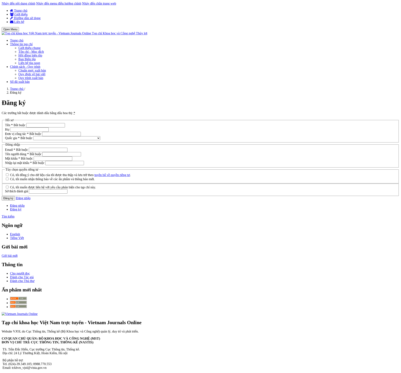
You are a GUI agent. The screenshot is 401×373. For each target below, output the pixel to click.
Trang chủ (20, 10)
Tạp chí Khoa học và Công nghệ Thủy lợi (119, 33)
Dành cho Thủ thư (22, 281)
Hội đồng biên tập (30, 55)
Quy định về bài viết (31, 74)
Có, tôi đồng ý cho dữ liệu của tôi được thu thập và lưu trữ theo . (70, 175)
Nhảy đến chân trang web (99, 3)
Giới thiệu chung (29, 48)
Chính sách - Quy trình (25, 66)
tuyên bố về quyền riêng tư (112, 175)
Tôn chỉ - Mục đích (31, 51)
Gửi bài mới (10, 255)
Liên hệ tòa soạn (29, 63)
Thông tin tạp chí (21, 44)
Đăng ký (8, 198)
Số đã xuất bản (20, 81)
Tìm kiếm (8, 216)
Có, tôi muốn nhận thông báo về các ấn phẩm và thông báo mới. (52, 179)
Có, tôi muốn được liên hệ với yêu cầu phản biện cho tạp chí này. (52, 187)
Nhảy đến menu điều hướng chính (58, 3)
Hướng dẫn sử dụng (27, 18)
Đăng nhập (23, 198)
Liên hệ (18, 22)
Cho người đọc (20, 273)
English (15, 234)
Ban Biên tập (27, 59)
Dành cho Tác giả (22, 277)
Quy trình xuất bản (30, 78)
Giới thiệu (21, 14)
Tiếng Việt (17, 238)
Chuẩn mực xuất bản (32, 70)
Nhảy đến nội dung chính (18, 3)
